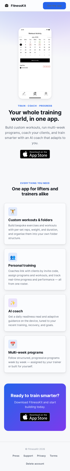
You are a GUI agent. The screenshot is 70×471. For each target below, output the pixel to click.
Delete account (35, 463)
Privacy (41, 455)
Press (16, 455)
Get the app (54, 5)
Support (28, 455)
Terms (53, 455)
